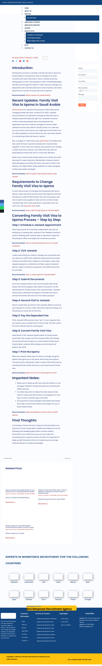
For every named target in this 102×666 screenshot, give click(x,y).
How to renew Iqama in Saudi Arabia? (41, 274)
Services (28, 14)
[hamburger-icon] (97, 8)
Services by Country (32, 22)
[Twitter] (16, 61)
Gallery (27, 28)
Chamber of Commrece (35, 35)
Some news (17, 110)
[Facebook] (13, 61)
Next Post (68, 458)
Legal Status (29, 31)
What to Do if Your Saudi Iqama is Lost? (41, 373)
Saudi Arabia (20, 494)
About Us (28, 11)
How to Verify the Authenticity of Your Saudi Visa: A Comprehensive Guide (20, 491)
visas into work (29, 206)
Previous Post (7, 458)
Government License (34, 38)
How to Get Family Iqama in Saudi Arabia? (42, 210)
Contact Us (29, 48)
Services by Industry (32, 25)
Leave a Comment (11, 494)
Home (27, 8)
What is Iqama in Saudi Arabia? (38, 95)
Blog (26, 45)
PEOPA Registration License (36, 41)
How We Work (31, 18)
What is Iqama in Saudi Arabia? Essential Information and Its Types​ (20, 526)
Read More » (10, 502)
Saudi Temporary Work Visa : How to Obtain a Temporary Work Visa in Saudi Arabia (52, 491)
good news (44, 141)
